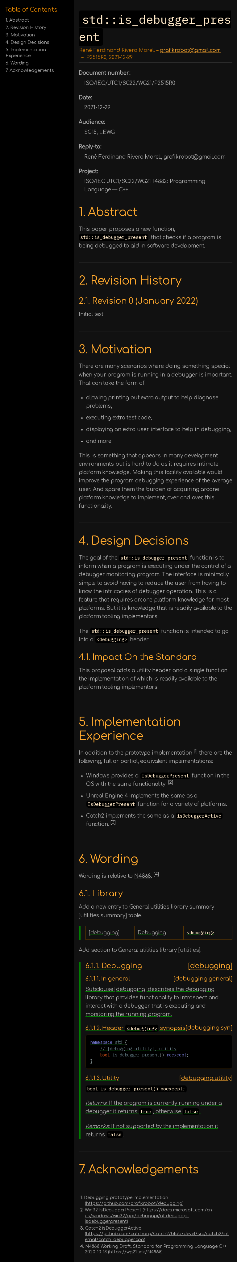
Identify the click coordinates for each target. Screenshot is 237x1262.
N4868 (142, 876)
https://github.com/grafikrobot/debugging (134, 1203)
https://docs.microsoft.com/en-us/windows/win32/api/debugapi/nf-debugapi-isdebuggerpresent (149, 1216)
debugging (210, 966)
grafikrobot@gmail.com (190, 50)
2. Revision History (26, 27)
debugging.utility (206, 1078)
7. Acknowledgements (30, 70)
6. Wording (17, 62)
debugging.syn (209, 1028)
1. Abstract (17, 20)
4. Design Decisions (27, 42)
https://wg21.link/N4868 (135, 1252)
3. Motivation (20, 34)
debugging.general (203, 979)
